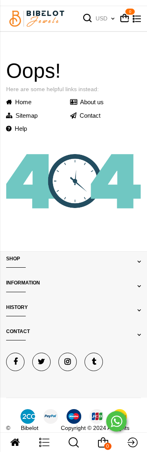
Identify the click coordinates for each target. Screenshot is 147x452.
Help (19, 128)
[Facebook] (15, 362)
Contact (88, 115)
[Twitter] (41, 362)
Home (21, 101)
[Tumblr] (94, 362)
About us (90, 101)
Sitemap (25, 115)
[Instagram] (67, 362)
